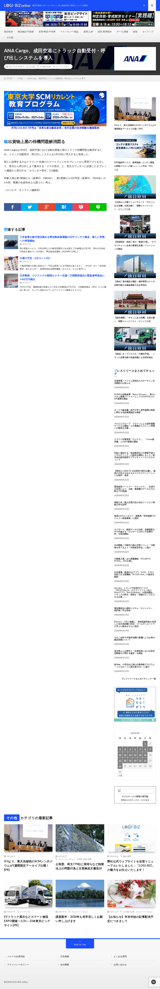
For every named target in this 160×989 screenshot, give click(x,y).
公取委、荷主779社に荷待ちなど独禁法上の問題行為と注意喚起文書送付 (80, 866)
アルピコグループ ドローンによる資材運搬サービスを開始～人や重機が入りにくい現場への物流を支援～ (134, 425)
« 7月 (120, 775)
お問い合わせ (120, 964)
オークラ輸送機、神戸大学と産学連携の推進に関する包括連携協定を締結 (134, 411)
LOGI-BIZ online (20, 982)
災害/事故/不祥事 (47, 31)
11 (125, 754)
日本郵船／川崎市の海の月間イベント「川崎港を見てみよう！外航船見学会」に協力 (134, 546)
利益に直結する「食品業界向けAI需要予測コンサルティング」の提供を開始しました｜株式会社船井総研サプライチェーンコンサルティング (134, 456)
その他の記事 (45, 66)
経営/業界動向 (105, 31)
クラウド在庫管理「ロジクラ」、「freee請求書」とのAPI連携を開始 (134, 440)
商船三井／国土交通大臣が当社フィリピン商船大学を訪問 (134, 503)
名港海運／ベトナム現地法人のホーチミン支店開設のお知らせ (134, 381)
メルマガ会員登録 (16, 956)
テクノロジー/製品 (69, 31)
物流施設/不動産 (26, 31)
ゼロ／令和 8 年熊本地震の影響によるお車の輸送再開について (134, 638)
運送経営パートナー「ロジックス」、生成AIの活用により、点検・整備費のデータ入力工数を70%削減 (134, 488)
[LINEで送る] (98, 207)
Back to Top (80, 944)
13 (135, 754)
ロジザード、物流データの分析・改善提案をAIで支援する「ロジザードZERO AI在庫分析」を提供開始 (134, 531)
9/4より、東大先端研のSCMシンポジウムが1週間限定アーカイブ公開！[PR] (28, 865)
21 (140, 760)
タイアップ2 (25, 912)
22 (145, 760)
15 (145, 754)
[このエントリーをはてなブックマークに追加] (63, 207)
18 (125, 760)
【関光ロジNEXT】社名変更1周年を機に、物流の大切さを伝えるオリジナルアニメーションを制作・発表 (134, 473)
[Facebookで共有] (12, 207)
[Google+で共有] (46, 207)
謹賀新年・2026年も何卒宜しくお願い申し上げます (79, 919)
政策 (135, 31)
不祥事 (79, 859)
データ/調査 (122, 31)
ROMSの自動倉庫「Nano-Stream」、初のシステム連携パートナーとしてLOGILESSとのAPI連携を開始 (135, 396)
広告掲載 (64, 956)
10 (120, 754)
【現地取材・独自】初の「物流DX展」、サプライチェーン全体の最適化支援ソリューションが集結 (135, 245)
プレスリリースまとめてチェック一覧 (138, 678)
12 (130, 754)
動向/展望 (88, 859)
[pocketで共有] (80, 207)
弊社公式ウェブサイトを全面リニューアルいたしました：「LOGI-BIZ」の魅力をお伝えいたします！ (131, 865)
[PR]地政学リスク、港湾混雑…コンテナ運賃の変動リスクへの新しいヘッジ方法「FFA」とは (134, 166)
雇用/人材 (88, 31)
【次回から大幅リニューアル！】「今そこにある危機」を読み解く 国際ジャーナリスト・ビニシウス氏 (134, 205)
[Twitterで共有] (29, 207)
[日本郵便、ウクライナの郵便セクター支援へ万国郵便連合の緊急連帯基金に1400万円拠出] (11, 281)
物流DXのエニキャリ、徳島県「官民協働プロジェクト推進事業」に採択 (135, 517)
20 (135, 760)
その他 (10, 37)
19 (130, 760)
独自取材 (8, 31)
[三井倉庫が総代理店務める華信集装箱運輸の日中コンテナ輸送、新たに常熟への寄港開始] (11, 242)
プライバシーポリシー (18, 964)
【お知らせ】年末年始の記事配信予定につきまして (130, 919)
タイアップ (147, 31)
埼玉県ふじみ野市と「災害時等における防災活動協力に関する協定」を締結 (134, 652)
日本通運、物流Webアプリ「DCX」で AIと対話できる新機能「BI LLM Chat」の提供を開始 (134, 574)
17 (120, 760)
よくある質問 (120, 956)
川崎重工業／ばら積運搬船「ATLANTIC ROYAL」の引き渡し (132, 559)
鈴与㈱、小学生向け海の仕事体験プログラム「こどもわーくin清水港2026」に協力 (134, 665)
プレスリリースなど (60, 66)
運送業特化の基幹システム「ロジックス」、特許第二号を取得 (134, 609)
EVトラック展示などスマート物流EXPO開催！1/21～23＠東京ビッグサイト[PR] (27, 921)
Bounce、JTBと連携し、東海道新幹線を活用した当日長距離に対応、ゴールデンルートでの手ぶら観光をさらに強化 (135, 623)
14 (140, 754)
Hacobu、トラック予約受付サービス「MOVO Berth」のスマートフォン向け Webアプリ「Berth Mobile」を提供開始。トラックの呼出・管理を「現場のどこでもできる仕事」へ (134, 592)
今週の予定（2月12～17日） (36, 257)
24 (120, 766)
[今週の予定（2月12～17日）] (11, 263)
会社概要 (64, 964)
